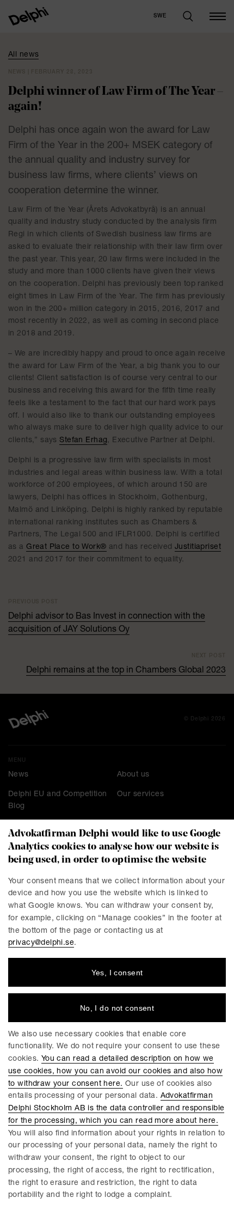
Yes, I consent (117, 972)
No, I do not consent (117, 1008)
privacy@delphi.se (41, 943)
